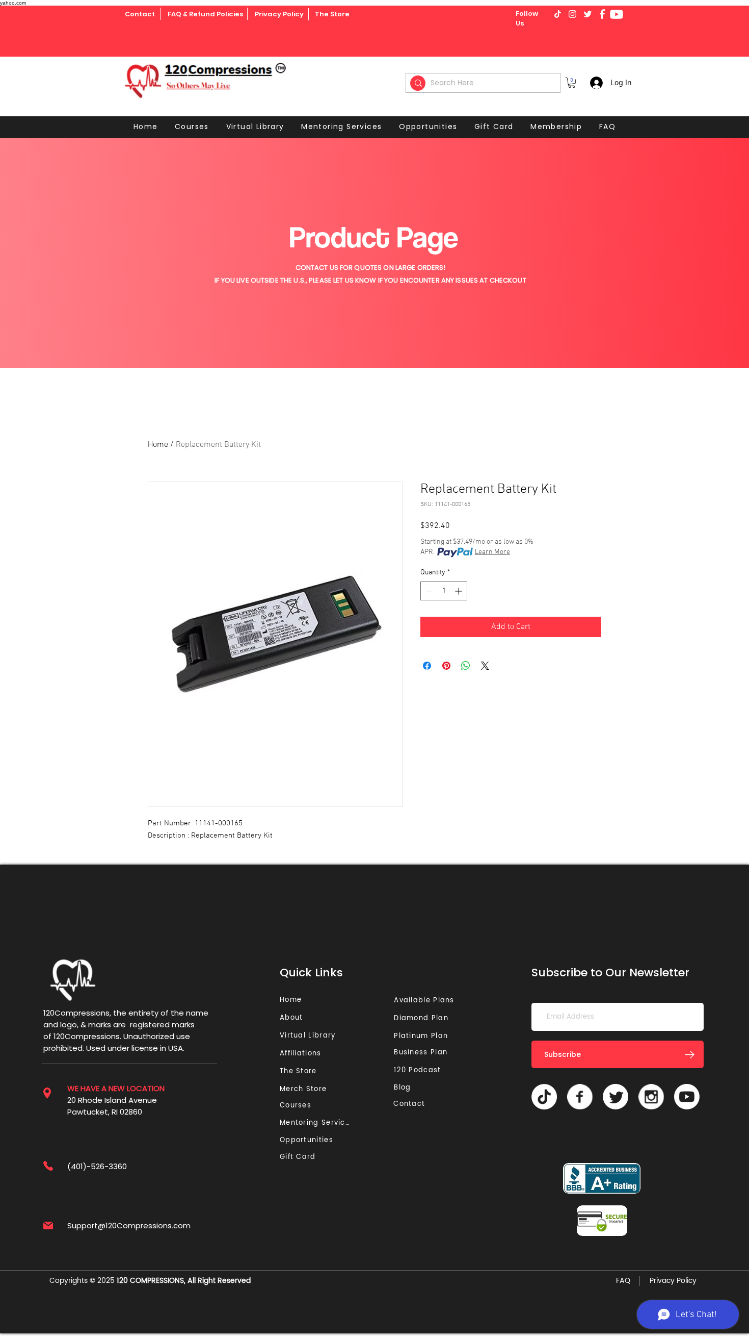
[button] (572, 83)
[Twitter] (615, 1096)
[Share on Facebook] (427, 666)
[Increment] (459, 591)
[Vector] (580, 1096)
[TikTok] (544, 1096)
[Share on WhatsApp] (466, 666)
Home (158, 445)
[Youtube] (616, 14)
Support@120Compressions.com (129, 1225)
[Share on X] (485, 666)
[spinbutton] (444, 591)
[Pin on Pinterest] (446, 666)
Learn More (492, 552)
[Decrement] (428, 591)
